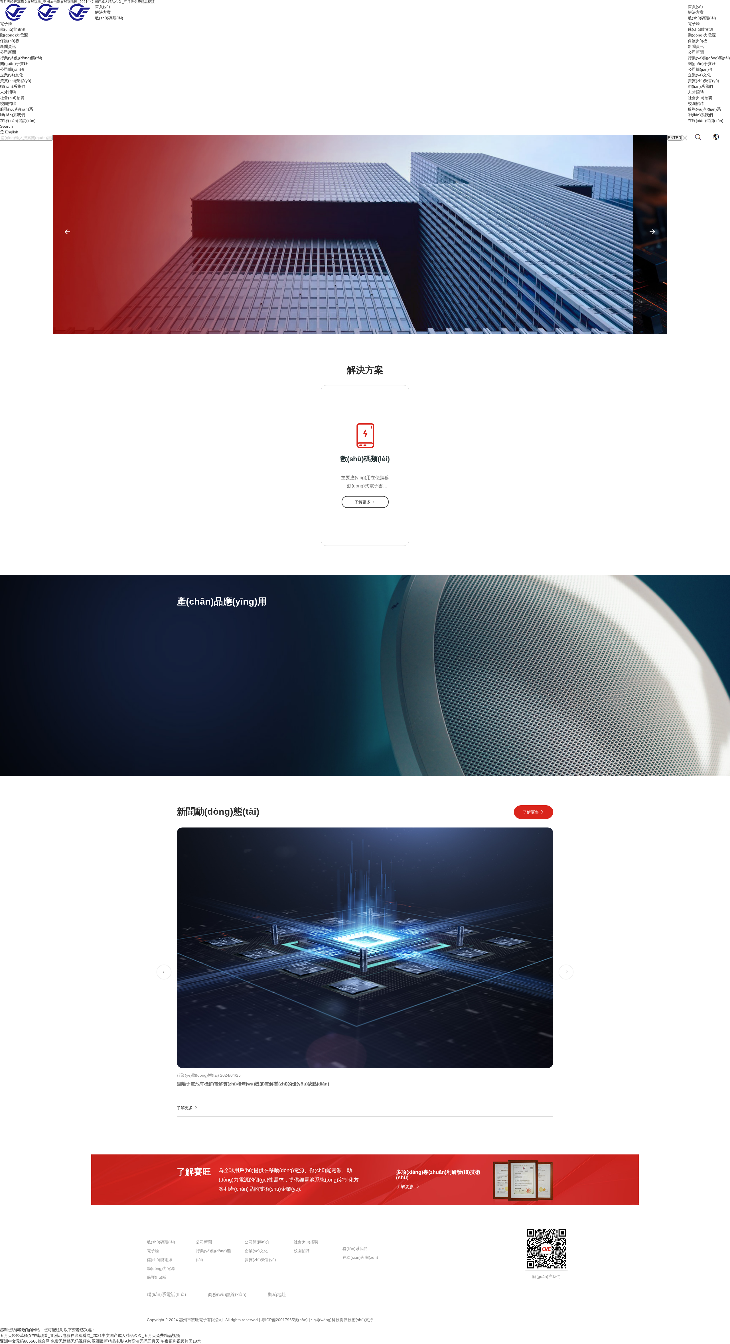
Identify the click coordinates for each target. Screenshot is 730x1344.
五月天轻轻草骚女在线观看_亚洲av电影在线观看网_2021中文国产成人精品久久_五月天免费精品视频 (90, 1335)
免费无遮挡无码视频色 (71, 1341)
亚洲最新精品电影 (108, 1341)
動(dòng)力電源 (702, 35)
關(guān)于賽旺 (702, 63)
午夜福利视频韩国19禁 (181, 1341)
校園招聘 (696, 103)
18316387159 (223, 1303)
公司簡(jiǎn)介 (700, 69)
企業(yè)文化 (699, 75)
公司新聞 (696, 52)
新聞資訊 (696, 46)
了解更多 (198, 736)
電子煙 (694, 23)
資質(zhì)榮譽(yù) (703, 80)
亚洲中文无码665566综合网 (25, 1341)
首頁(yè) (695, 6)
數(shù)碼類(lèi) (702, 18)
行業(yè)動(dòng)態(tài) (709, 58)
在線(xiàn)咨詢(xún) (705, 120)
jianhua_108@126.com (295, 1303)
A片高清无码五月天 (142, 1341)
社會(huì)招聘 (700, 97)
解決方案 (696, 12)
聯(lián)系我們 (700, 86)
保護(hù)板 (697, 40)
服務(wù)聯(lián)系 (704, 109)
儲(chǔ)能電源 (700, 29)
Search (6, 126)
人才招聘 (696, 92)
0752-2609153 (163, 1303)
